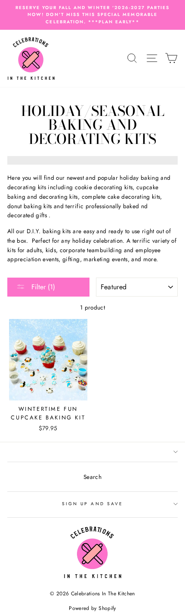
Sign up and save (92, 503)
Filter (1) (42, 287)
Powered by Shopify (92, 608)
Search (92, 476)
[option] (92, 14)
